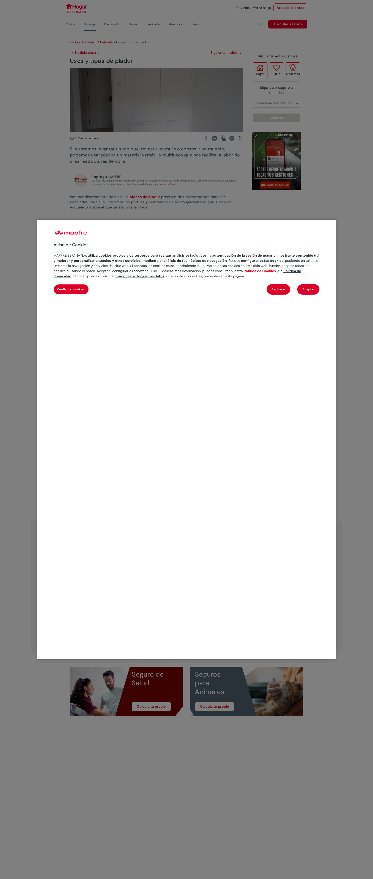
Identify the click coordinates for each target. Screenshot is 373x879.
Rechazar (278, 289)
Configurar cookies (71, 289)
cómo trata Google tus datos (140, 276)
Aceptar (308, 289)
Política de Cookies (260, 271)
